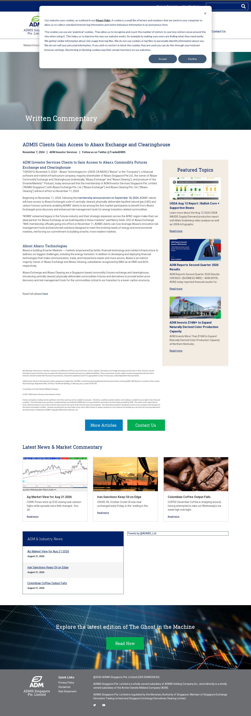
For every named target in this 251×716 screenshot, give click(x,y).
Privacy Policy (66, 682)
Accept (163, 58)
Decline (192, 58)
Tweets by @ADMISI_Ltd (142, 533)
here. (46, 293)
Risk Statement (67, 691)
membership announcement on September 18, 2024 (108, 197)
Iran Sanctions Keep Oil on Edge (119, 497)
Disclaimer (64, 687)
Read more (176, 231)
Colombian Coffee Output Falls (189, 497)
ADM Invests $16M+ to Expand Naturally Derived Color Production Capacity (194, 327)
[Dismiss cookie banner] (205, 13)
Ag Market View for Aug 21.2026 (49, 497)
